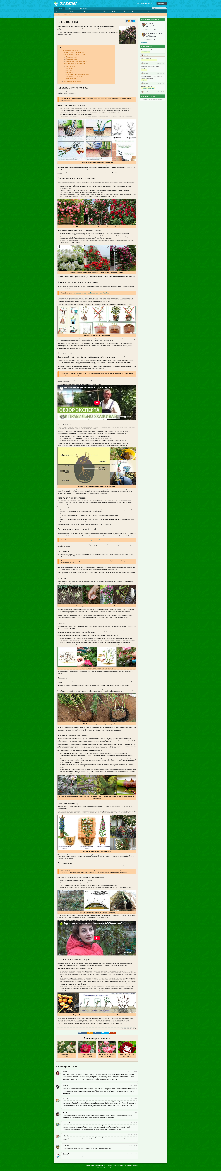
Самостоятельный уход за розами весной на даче (91, 293)
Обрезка (69, 70)
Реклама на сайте (132, 1165)
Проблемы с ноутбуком (147, 50)
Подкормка (69, 68)
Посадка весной (71, 57)
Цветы (136, 12)
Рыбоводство (117, 12)
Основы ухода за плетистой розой (74, 64)
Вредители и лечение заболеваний (77, 74)
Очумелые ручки (146, 51)
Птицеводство (90, 12)
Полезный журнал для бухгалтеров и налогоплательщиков (151, 77)
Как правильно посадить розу (86, 1055)
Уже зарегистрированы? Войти (145, 3)
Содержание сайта (100, 1165)
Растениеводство (62, 12)
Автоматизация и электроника (149, 60)
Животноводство (76, 12)
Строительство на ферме (148, 88)
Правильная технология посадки (76, 61)
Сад (100, 12)
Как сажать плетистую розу (71, 50)
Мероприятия (83, 8)
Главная (60, 8)
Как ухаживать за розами (67, 1055)
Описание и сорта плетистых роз (73, 52)
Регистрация (161, 3)
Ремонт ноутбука (146, 58)
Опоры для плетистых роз (74, 76)
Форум (71, 8)
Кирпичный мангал (146, 86)
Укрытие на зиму (71, 79)
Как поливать (70, 66)
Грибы (127, 12)
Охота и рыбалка (147, 12)
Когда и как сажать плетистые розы (74, 54)
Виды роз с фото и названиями (127, 1055)
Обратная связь (89, 1165)
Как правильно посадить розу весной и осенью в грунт (93, 540)
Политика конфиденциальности (117, 1165)
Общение (144, 70)
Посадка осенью (71, 59)
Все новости (144, 42)
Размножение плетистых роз (72, 81)
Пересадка (69, 72)
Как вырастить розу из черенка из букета (107, 1055)
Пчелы (107, 12)
